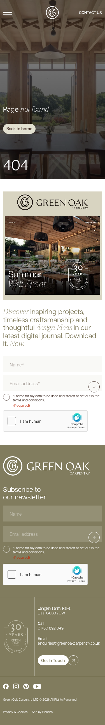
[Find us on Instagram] (16, 686)
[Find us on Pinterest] (26, 686)
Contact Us (90, 12)
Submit (99, 537)
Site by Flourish (42, 712)
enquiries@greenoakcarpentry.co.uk (69, 643)
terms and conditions (28, 400)
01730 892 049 (51, 628)
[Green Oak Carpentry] (52, 12)
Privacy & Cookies (15, 712)
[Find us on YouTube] (37, 686)
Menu (7, 12)
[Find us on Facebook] (6, 686)
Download (96, 387)
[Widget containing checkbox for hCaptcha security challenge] (45, 421)
